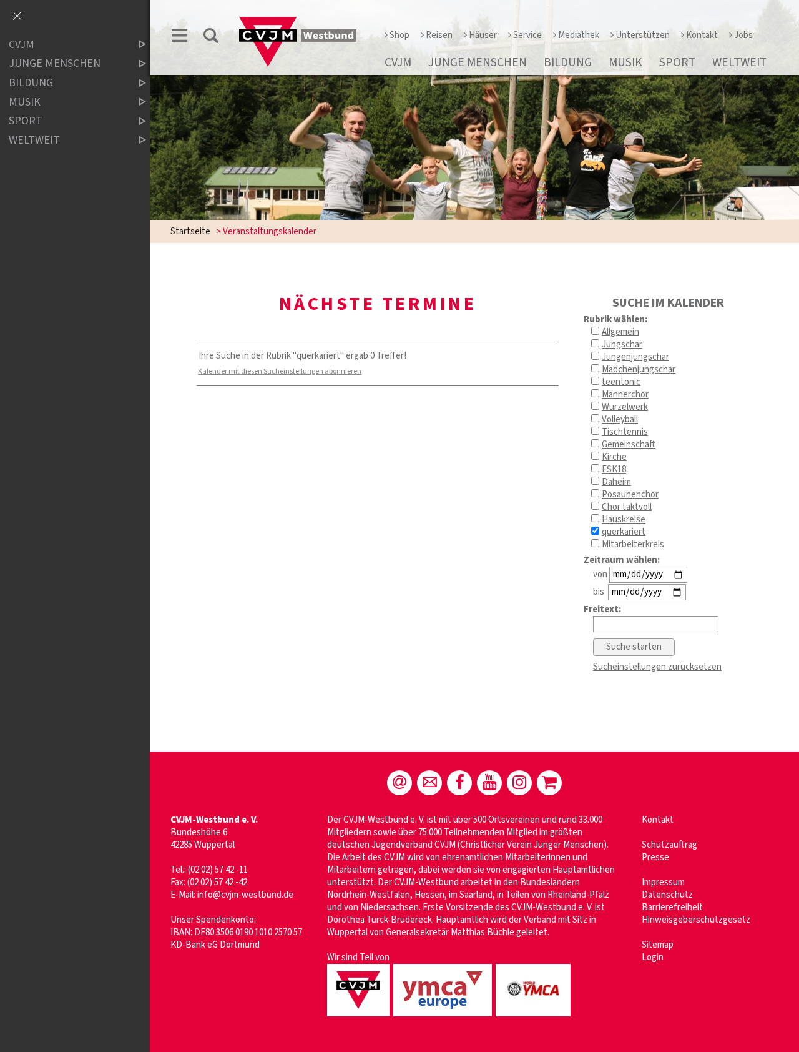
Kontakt (702, 35)
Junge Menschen (477, 62)
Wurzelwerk (625, 407)
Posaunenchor (630, 494)
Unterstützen (642, 35)
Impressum (663, 882)
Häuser (483, 35)
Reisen (439, 35)
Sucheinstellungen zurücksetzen (657, 666)
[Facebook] (459, 782)
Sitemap (658, 944)
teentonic (621, 382)
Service (527, 35)
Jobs (743, 35)
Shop (399, 35)
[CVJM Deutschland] (360, 1017)
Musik (625, 62)
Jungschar (622, 344)
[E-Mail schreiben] (399, 782)
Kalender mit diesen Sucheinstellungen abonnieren (279, 371)
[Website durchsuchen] (211, 37)
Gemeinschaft (628, 444)
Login (653, 957)
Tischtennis (625, 432)
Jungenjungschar (635, 357)
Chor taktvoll (627, 507)
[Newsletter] (429, 782)
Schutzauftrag (669, 844)
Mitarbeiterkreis (633, 544)
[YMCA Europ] (444, 1017)
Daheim (616, 482)
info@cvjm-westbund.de (245, 894)
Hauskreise (623, 519)
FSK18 (614, 469)
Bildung (568, 62)
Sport (677, 62)
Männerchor (625, 394)
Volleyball (620, 419)
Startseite (190, 231)
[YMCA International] (535, 1017)
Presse (655, 857)
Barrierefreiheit (672, 907)
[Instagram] (519, 782)
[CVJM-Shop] (549, 782)
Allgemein (620, 332)
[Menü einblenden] (179, 37)
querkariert (623, 531)
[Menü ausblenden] (16, 16)
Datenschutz (667, 894)
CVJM (398, 62)
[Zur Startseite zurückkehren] (297, 22)
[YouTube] (489, 782)
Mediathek (578, 35)
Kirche (614, 457)
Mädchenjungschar (638, 369)
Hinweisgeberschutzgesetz (696, 919)
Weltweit (739, 62)
